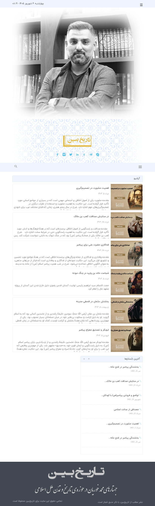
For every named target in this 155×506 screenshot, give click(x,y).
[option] (111, 369)
